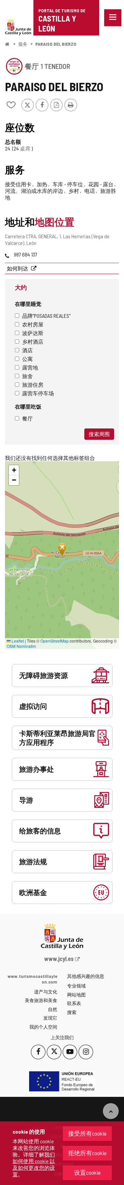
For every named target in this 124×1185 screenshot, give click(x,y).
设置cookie (87, 1172)
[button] (14, 470)
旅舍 (27, 376)
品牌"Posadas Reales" (46, 315)
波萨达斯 (32, 333)
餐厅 (27, 418)
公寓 (27, 359)
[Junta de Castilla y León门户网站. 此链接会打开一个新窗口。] (18, 26)
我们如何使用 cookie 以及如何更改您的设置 (34, 1164)
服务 (22, 44)
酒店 (27, 350)
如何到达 (18, 268)
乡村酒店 (32, 341)
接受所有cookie (87, 1133)
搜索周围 (99, 434)
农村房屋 (32, 324)
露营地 (30, 367)
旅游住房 (32, 384)
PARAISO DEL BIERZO (55, 44)
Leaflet (17, 641)
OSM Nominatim (21, 646)
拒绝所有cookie (87, 1153)
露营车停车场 (38, 393)
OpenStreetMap (54, 641)
